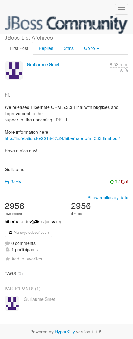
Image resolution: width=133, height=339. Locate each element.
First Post (19, 48)
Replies (46, 48)
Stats (69, 48)
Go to (90, 48)
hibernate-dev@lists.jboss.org (34, 221)
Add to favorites (26, 258)
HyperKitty (65, 331)
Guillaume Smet (43, 64)
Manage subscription (31, 232)
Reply (15, 182)
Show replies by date (108, 197)
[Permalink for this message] (126, 70)
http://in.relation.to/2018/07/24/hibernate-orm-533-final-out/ (62, 138)
